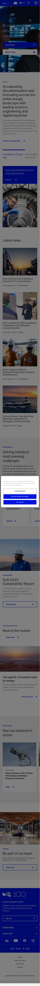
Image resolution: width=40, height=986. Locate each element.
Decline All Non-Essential (19, 496)
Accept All (20, 502)
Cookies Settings (20, 490)
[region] (20, 491)
